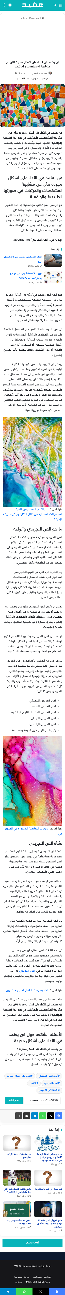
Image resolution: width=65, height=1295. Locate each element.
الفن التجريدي (27, 971)
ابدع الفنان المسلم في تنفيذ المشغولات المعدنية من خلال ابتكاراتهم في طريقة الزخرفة (32, 514)
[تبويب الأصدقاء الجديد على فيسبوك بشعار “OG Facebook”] (53, 277)
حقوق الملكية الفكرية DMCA (37, 1282)
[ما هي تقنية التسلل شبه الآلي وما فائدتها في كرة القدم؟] (17, 1178)
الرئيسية (38, 18)
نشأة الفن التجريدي (48, 1090)
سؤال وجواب (27, 18)
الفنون (33, 1083)
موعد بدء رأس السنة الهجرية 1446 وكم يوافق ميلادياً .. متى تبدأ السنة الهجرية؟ (49, 1157)
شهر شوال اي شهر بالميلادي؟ (48, 1189)
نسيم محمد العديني (40, 73)
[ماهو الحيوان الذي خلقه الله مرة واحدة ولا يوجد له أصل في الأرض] (48, 1209)
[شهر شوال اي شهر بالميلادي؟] (48, 1178)
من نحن (19, 1282)
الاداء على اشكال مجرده (19, 1076)
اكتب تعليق (32, 1242)
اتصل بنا (47, 1277)
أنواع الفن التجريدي (48, 1076)
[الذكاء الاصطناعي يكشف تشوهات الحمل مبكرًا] (53, 260)
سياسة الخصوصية (22, 1277)
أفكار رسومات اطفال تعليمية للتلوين (27, 990)
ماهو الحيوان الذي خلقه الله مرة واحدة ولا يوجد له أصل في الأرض (49, 1223)
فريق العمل (37, 1277)
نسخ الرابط (13, 1100)
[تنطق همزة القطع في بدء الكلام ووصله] (17, 1209)
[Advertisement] (32, 40)
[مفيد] (32, 5)
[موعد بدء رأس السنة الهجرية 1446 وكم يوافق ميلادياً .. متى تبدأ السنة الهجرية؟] (48, 1143)
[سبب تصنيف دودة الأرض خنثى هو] (17, 1143)
